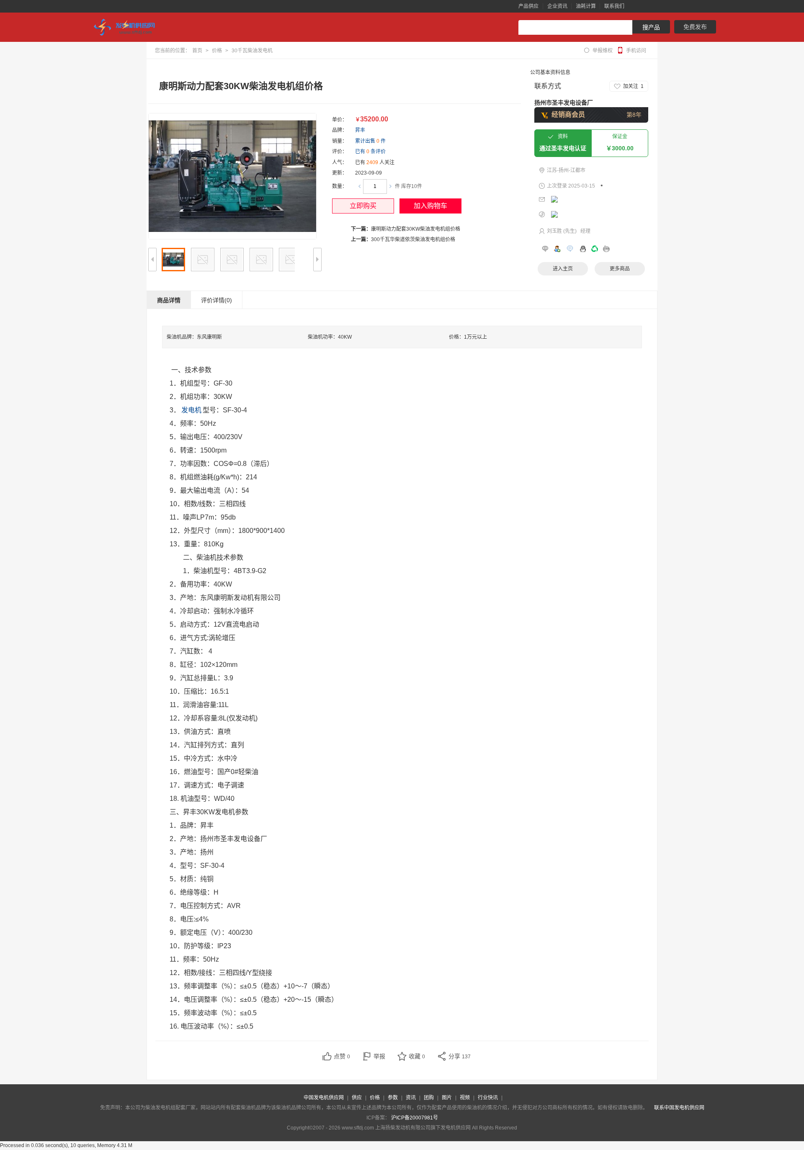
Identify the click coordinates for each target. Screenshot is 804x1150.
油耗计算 (586, 6)
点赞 (342, 1056)
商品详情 (168, 300)
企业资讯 (557, 6)
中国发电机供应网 (324, 1098)
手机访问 (636, 51)
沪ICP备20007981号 (414, 1118)
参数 (393, 1098)
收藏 (417, 1056)
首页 (197, 51)
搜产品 (651, 27)
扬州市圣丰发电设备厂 (563, 102)
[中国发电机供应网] (128, 27)
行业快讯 (488, 1098)
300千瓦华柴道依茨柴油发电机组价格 (413, 239)
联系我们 (614, 6)
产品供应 (528, 6)
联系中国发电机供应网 (679, 1108)
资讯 (411, 1098)
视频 (465, 1098)
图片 (447, 1098)
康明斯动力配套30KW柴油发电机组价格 (415, 229)
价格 (217, 51)
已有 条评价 (370, 151)
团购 (429, 1098)
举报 (379, 1056)
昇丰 (360, 130)
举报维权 (603, 51)
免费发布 (695, 26)
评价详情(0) (216, 300)
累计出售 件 (370, 141)
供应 (357, 1098)
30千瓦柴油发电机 (252, 51)
